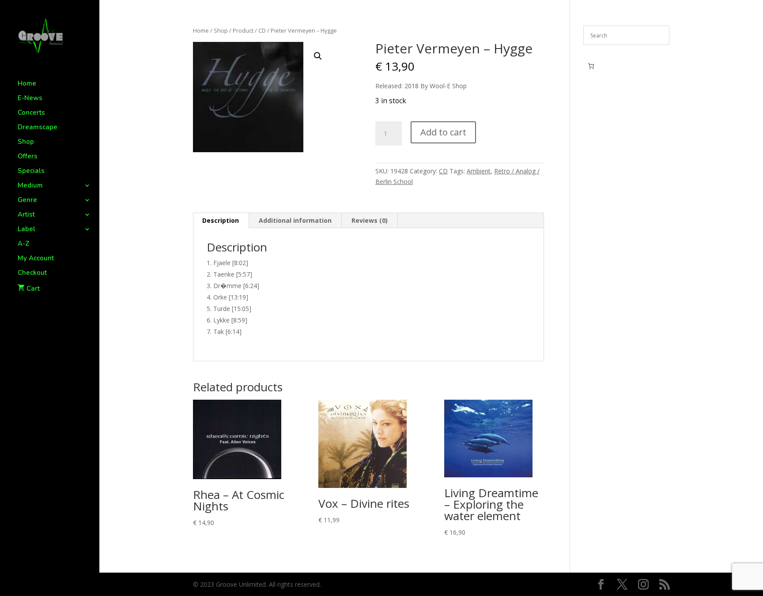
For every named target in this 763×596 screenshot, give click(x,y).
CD (262, 30)
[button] (318, 56)
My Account (36, 258)
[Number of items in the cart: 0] (591, 66)
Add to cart (443, 132)
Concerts (31, 113)
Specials (31, 171)
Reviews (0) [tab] (369, 220)
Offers (28, 157)
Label (26, 229)
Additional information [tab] (295, 220)
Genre (27, 200)
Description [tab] (220, 220)
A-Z (24, 244)
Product (243, 30)
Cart (33, 288)
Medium (30, 186)
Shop (26, 142)
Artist (26, 215)
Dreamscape (37, 127)
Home (27, 84)
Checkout (32, 273)
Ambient (479, 171)
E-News (30, 98)
